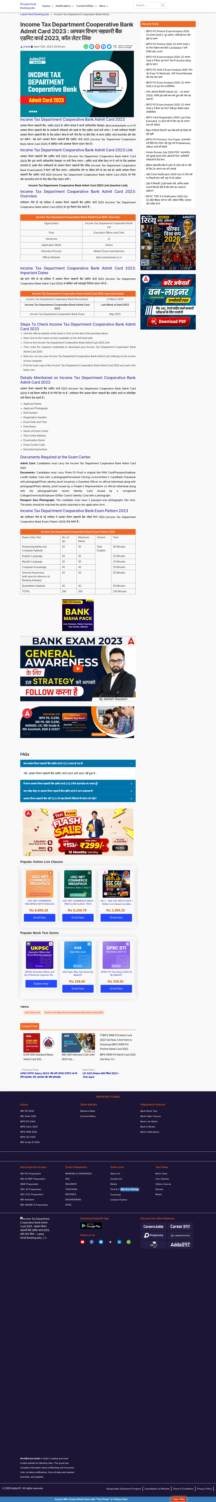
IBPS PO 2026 (27, 1121)
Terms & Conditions (183, 1488)
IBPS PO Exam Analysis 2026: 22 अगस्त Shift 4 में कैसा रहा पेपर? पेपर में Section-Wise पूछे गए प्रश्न (168, 61)
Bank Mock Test (148, 1111)
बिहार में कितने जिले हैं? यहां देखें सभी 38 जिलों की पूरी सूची (168, 132)
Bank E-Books (147, 1126)
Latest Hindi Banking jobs (34, 14)
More (102, 5)
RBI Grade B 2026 (30, 1142)
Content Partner (118, 1199)
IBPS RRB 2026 (28, 1132)
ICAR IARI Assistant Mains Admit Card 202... (38, 1057)
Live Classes (162, 1179)
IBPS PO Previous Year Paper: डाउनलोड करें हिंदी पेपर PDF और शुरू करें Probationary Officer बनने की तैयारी (168, 143)
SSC (67, 1179)
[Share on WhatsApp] (85, 46)
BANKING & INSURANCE (78, 1173)
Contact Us (116, 1179)
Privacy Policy (204, 1488)
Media (113, 1184)
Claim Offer (179, 1499)
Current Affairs (85, 5)
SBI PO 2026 (27, 1111)
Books (158, 1194)
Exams (46, 5)
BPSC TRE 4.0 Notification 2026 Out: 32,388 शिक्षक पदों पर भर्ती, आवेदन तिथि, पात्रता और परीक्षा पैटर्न (168, 200)
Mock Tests (161, 1173)
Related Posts (30, 1026)
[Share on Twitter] (109, 46)
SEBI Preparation (29, 1184)
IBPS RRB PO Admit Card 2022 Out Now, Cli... (118, 1057)
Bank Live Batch (148, 1121)
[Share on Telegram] (91, 46)
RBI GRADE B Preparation (34, 1205)
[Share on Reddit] (97, 46)
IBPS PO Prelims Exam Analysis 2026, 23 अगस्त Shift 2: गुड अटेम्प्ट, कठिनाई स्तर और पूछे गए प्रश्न (168, 35)
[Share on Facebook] (103, 46)
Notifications (63, 5)
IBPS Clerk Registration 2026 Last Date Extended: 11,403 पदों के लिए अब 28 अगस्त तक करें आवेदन (168, 121)
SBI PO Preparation (30, 1173)
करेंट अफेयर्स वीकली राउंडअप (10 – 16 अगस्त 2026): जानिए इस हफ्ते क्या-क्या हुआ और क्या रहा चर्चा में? (168, 95)
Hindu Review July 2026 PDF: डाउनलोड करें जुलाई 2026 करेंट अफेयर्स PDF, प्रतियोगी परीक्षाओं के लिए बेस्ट (168, 156)
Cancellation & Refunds (157, 1488)
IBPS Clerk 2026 (29, 1126)
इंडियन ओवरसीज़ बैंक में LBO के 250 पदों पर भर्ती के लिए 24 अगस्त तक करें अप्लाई (168, 167)
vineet (26, 46)
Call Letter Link (32, 1012)
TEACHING (71, 1189)
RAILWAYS (71, 1184)
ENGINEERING (73, 1199)
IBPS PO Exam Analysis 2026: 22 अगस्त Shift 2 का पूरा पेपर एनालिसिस (168, 84)
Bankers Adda (87, 1111)
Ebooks (159, 1189)
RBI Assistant (27, 1199)
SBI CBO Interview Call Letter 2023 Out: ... (78, 1057)
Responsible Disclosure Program (123, 1488)
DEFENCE (70, 1194)
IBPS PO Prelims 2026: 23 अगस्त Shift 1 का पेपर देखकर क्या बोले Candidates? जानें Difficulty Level (168, 48)
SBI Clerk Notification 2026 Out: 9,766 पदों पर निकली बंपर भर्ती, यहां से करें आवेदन (169, 176)
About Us (115, 1173)
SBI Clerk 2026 (28, 1116)
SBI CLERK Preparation (32, 1179)
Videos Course (163, 1184)
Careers (124, 1189)
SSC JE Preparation (30, 1189)
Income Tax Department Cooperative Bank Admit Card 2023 (74, 1012)
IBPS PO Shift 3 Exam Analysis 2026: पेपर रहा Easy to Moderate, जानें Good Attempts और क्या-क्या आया (169, 73)
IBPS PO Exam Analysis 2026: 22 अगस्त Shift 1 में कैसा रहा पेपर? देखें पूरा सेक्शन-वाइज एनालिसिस (168, 108)
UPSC (68, 1205)
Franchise (115, 1194)
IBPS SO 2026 (27, 1137)
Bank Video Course (150, 1116)
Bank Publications (149, 1132)
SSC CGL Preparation (31, 1194)
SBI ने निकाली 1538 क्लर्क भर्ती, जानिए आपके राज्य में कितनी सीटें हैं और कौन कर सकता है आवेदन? (167, 187)
